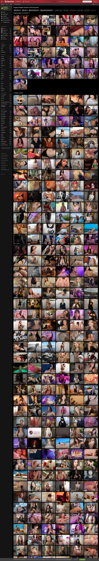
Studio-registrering (4, 165)
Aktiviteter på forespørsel (46, 10)
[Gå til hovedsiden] (9, 1)
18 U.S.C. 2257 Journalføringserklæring (5, 169)
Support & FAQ (3, 153)
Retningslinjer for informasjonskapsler (63, 559)
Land (25, 10)
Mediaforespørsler (4, 158)
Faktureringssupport (4, 155)
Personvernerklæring (4, 160)
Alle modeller (3, 167)
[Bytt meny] (2, 1)
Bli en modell (3, 163)
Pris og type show (34, 10)
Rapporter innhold (4, 156)
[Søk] (57, 1)
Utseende (17, 10)
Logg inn (95, 1)
